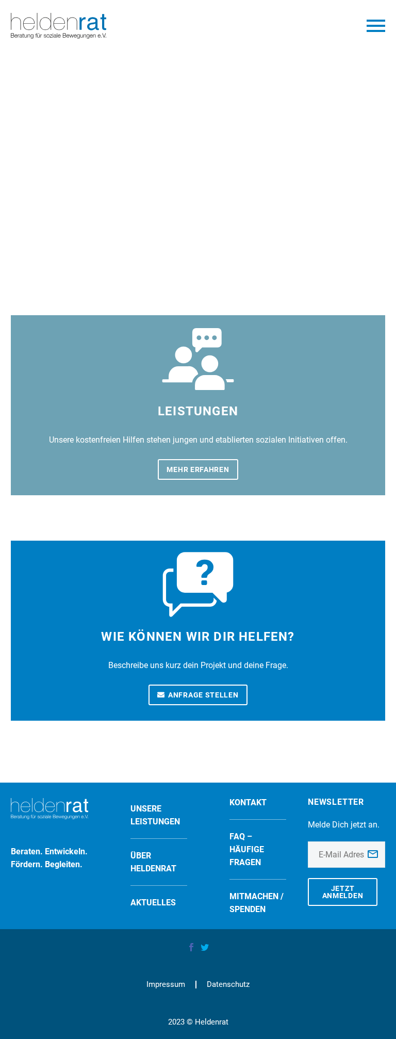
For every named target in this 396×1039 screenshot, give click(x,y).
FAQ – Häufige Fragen (246, 849)
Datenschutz (228, 984)
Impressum (165, 984)
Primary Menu (376, 26)
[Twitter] (205, 947)
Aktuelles (153, 902)
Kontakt (248, 802)
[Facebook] (191, 947)
